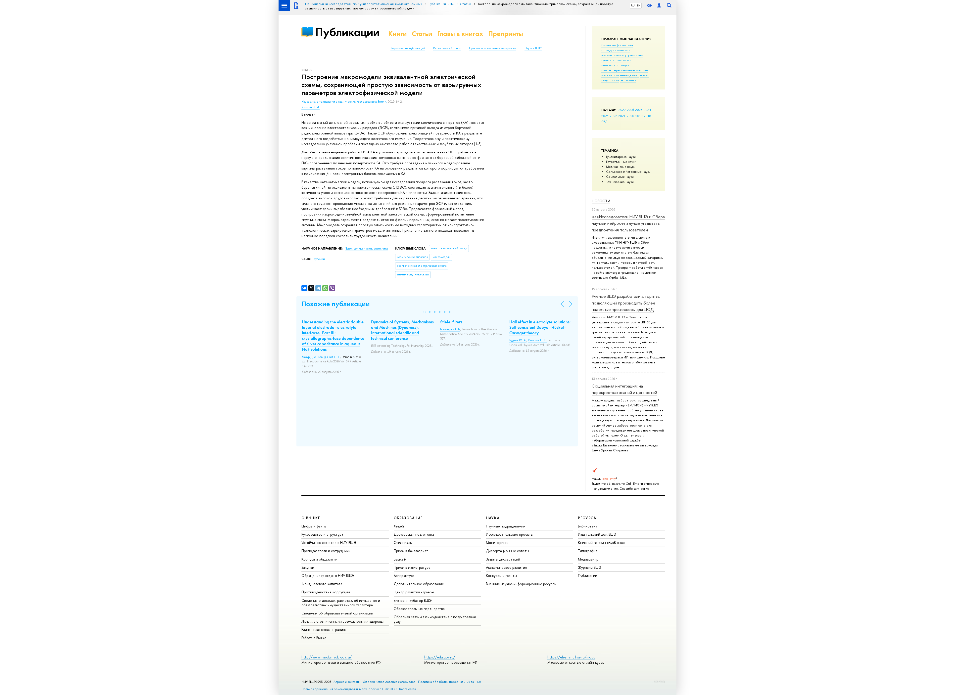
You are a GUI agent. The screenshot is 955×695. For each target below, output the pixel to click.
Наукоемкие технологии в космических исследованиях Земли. (344, 102)
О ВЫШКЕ (310, 518)
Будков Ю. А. (517, 340)
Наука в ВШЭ (533, 48)
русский (319, 259)
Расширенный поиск (447, 48)
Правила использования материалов (492, 48)
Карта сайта (407, 689)
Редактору (659, 681)
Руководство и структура (322, 534)
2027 (622, 109)
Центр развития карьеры (414, 592)
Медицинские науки (620, 166)
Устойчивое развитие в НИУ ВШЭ (328, 542)
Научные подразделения (505, 526)
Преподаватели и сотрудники (325, 550)
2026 (630, 109)
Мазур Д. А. (309, 357)
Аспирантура (404, 575)
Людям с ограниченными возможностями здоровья (342, 621)
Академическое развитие (506, 567)
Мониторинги (497, 542)
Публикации (347, 32)
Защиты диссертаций (503, 559)
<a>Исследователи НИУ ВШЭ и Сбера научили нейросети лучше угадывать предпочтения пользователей (628, 223)
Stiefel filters (451, 322)
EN (638, 5)
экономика (628, 80)
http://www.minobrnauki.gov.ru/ (326, 657)
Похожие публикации (335, 304)
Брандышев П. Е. (329, 357)
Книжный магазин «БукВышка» (602, 542)
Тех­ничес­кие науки (620, 181)
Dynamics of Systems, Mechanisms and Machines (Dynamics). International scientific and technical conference (402, 330)
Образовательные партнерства (419, 608)
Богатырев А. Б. (450, 329)
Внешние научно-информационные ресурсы (521, 583)
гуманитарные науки (616, 60)
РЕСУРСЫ (587, 518)
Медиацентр (588, 559)
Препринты (505, 33)
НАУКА (493, 518)
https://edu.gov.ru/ (439, 657)
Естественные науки (621, 161)
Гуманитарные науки (621, 156)
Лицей (399, 526)
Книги (397, 33)
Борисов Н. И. (310, 107)
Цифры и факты (314, 526)
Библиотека (587, 526)
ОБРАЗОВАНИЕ (408, 518)
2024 (647, 109)
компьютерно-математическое (624, 70)
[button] (424, 311)
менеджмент (629, 75)
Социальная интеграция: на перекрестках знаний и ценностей (624, 389)
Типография (587, 550)
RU (633, 5)
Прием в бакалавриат (411, 550)
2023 (605, 116)
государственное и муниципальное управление (622, 52)
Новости (601, 201)
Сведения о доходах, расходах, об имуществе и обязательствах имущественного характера (340, 602)
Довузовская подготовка (414, 534)
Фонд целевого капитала (321, 583)
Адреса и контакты (347, 682)
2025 (638, 109)
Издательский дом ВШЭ (597, 534)
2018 (647, 116)
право (644, 75)
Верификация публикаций (407, 48)
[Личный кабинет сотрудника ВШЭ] (659, 5)
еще (604, 121)
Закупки (307, 567)
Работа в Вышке (313, 637)
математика (610, 75)
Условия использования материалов (389, 682)
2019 (639, 116)
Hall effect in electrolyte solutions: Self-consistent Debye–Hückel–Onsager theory (540, 327)
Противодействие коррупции (325, 592)
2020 (630, 116)
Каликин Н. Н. (537, 340)
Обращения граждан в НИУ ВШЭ (327, 575)
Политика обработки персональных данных (449, 682)
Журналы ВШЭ (589, 567)
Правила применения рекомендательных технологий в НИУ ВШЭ (349, 689)
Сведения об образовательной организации (337, 613)
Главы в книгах (460, 33)
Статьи (422, 33)
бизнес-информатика (617, 45)
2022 (613, 116)
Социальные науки (620, 176)
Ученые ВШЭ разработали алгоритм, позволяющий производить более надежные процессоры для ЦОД (626, 302)
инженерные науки (615, 65)
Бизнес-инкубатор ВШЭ (413, 600)
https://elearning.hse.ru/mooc (571, 657)
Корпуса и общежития (319, 559)
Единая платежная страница (323, 629)
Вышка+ (400, 559)
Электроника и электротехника (366, 249)
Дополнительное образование (419, 583)
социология (610, 80)
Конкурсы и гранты (501, 575)
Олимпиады (403, 542)
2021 (621, 116)
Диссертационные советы (507, 550)
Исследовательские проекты (509, 534)
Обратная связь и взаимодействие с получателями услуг (435, 619)
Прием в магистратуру (412, 567)
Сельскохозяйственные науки (628, 171)
